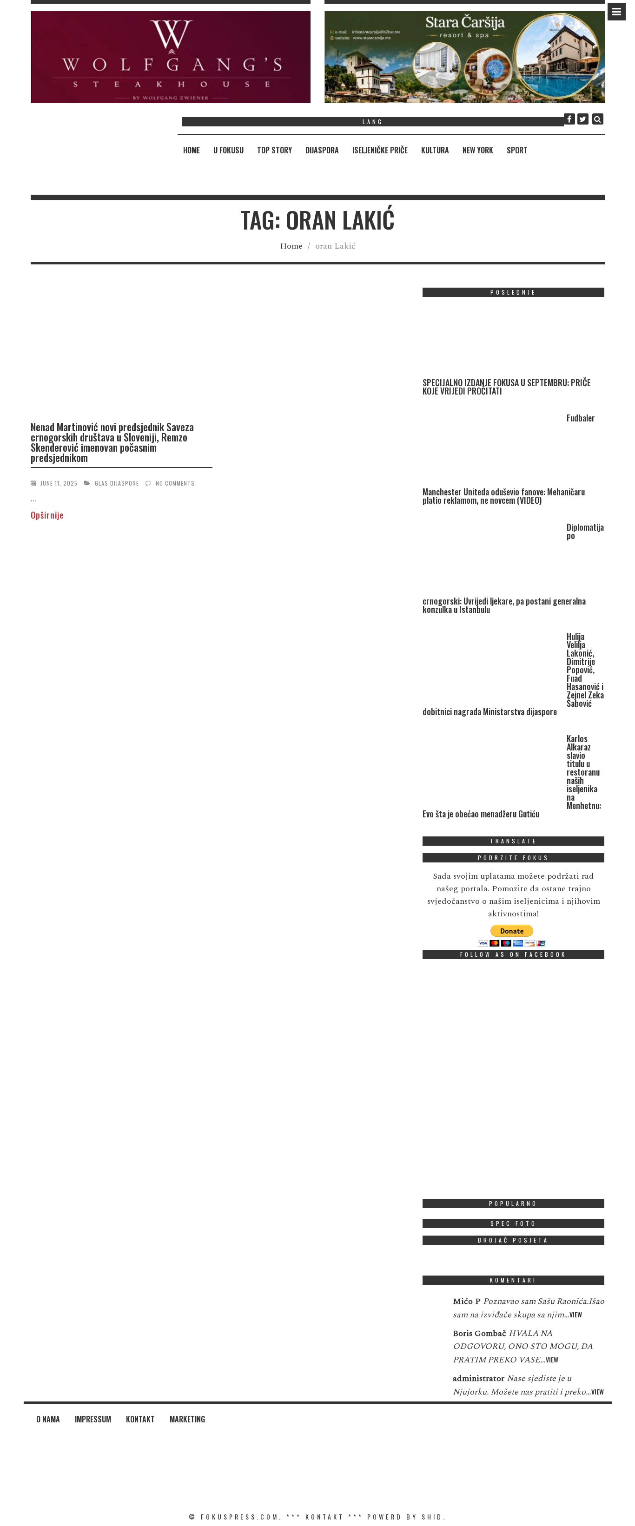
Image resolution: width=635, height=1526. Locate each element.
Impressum (93, 1419)
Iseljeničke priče (380, 150)
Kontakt (140, 1419)
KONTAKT (324, 1516)
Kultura (435, 150)
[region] (171, 57)
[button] (171, 57)
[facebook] (569, 119)
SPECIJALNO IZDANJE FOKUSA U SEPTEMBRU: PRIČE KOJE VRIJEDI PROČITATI (507, 386)
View (575, 1314)
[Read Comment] (433, 1307)
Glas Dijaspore (117, 483)
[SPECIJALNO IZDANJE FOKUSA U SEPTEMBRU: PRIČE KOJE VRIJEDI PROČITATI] (492, 341)
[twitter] (583, 119)
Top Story (274, 150)
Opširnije (47, 515)
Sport (517, 150)
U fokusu (228, 150)
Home (191, 150)
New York (478, 150)
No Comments (175, 483)
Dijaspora (322, 150)
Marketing (187, 1419)
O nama (48, 1419)
